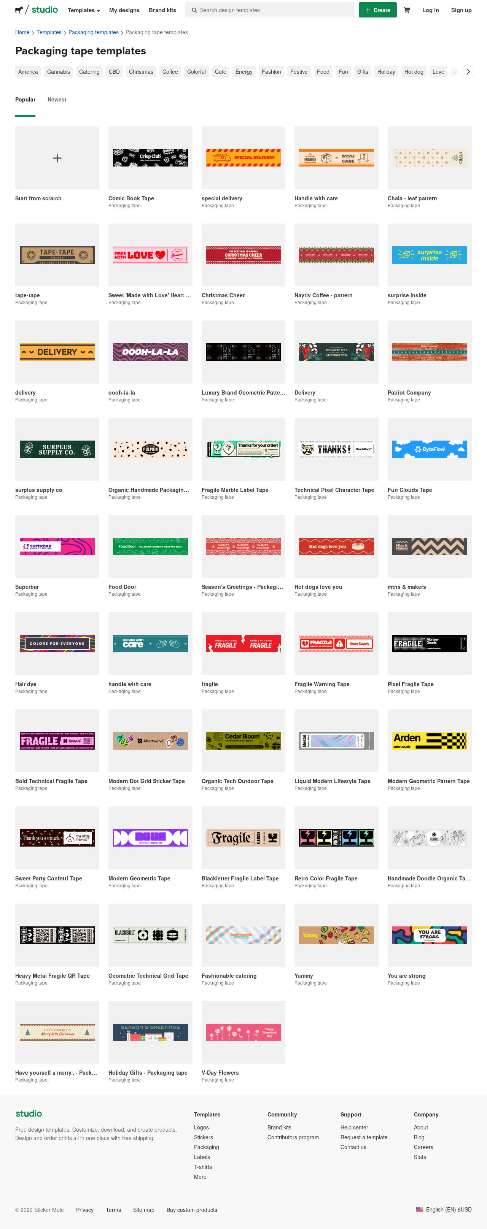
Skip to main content (6, 6)
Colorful (196, 71)
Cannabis (58, 71)
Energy (244, 71)
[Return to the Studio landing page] (45, 10)
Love (438, 71)
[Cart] (407, 10)
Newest (57, 99)
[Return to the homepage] (19, 10)
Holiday (386, 71)
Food (323, 71)
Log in (430, 10)
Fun (343, 71)
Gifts (362, 71)
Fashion (271, 71)
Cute (220, 71)
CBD (114, 71)
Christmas (141, 71)
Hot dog (413, 71)
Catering (89, 71)
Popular (25, 99)
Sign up (461, 10)
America (28, 71)
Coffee (170, 71)
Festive (299, 71)
